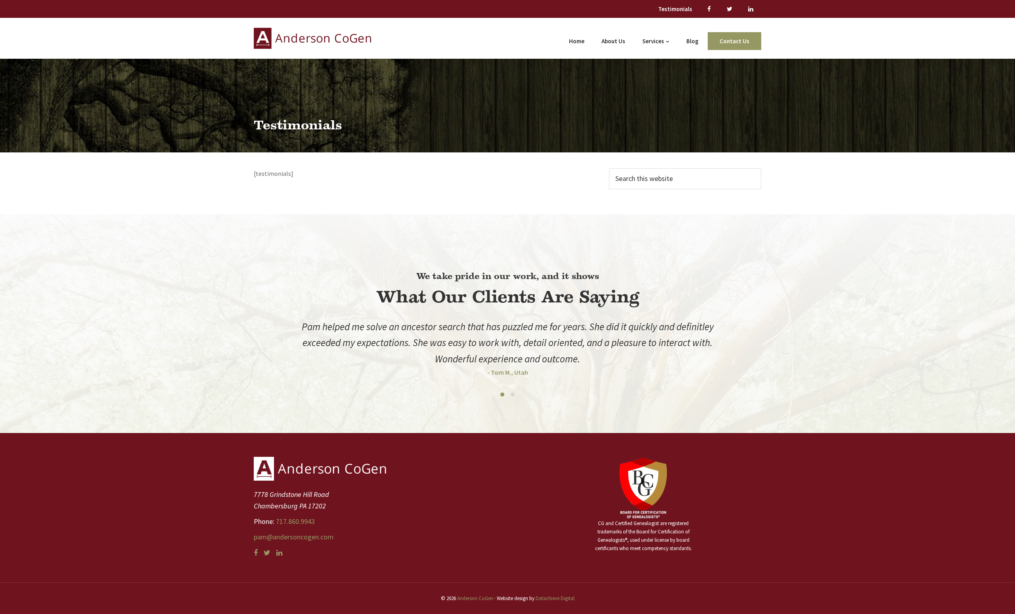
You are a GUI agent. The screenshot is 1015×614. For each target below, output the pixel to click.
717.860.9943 (294, 521)
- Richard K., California (508, 356)
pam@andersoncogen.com (293, 536)
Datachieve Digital (555, 598)
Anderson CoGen (475, 598)
